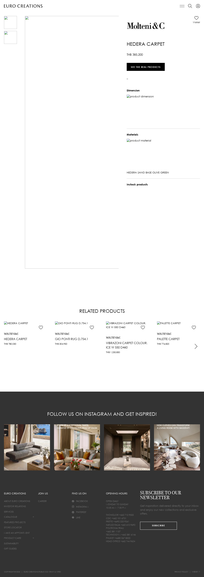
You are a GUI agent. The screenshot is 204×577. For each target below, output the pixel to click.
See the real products (146, 66)
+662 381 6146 (128, 534)
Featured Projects (15, 522)
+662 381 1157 (113, 531)
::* (199, 572)
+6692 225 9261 (121, 521)
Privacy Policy (181, 572)
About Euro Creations (17, 501)
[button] (196, 20)
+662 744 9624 (128, 541)
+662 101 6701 (119, 518)
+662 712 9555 (126, 515)
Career (42, 501)
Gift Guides (10, 548)
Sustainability (11, 543)
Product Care (12, 538)
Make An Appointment (17, 532)
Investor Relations (15, 506)
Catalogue (10, 517)
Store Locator (13, 527)
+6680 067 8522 (122, 538)
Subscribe (158, 525)
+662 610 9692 (128, 525)
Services (9, 511)
